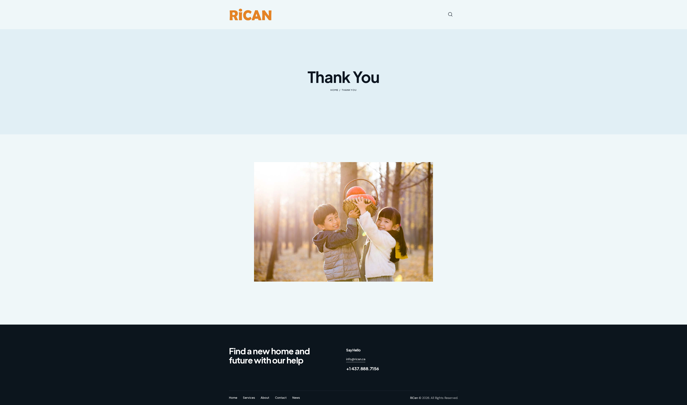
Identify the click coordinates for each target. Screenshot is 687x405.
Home (334, 89)
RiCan (414, 398)
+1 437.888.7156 (362, 368)
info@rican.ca (355, 359)
